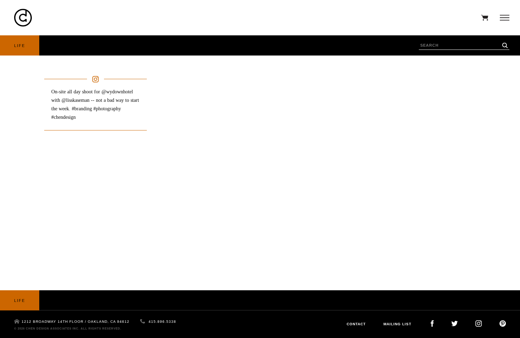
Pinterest (502, 323)
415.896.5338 (162, 322)
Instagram (478, 323)
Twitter (454, 323)
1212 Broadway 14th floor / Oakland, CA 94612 (75, 322)
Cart (483, 17)
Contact (356, 324)
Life (19, 45)
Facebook (432, 323)
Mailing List (397, 324)
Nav (502, 17)
